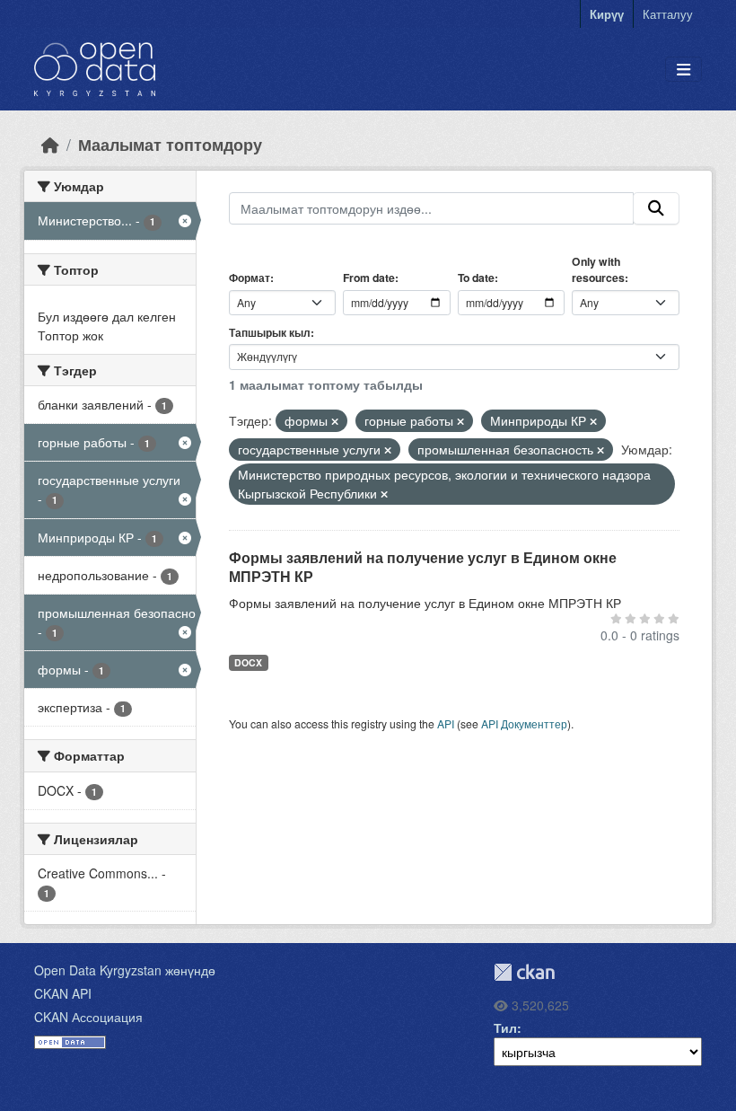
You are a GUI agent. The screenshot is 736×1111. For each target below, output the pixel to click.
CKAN (524, 972)
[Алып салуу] (334, 421)
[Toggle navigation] (683, 70)
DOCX (248, 662)
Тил (505, 1027)
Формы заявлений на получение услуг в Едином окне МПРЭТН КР (423, 566)
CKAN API (63, 993)
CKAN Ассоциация (88, 1017)
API (445, 723)
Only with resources (598, 269)
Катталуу (668, 13)
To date (476, 277)
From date (369, 277)
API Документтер (524, 723)
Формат (249, 277)
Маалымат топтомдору (170, 144)
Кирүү (607, 13)
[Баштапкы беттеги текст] (50, 144)
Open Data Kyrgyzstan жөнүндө (124, 970)
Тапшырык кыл (270, 332)
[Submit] (656, 208)
